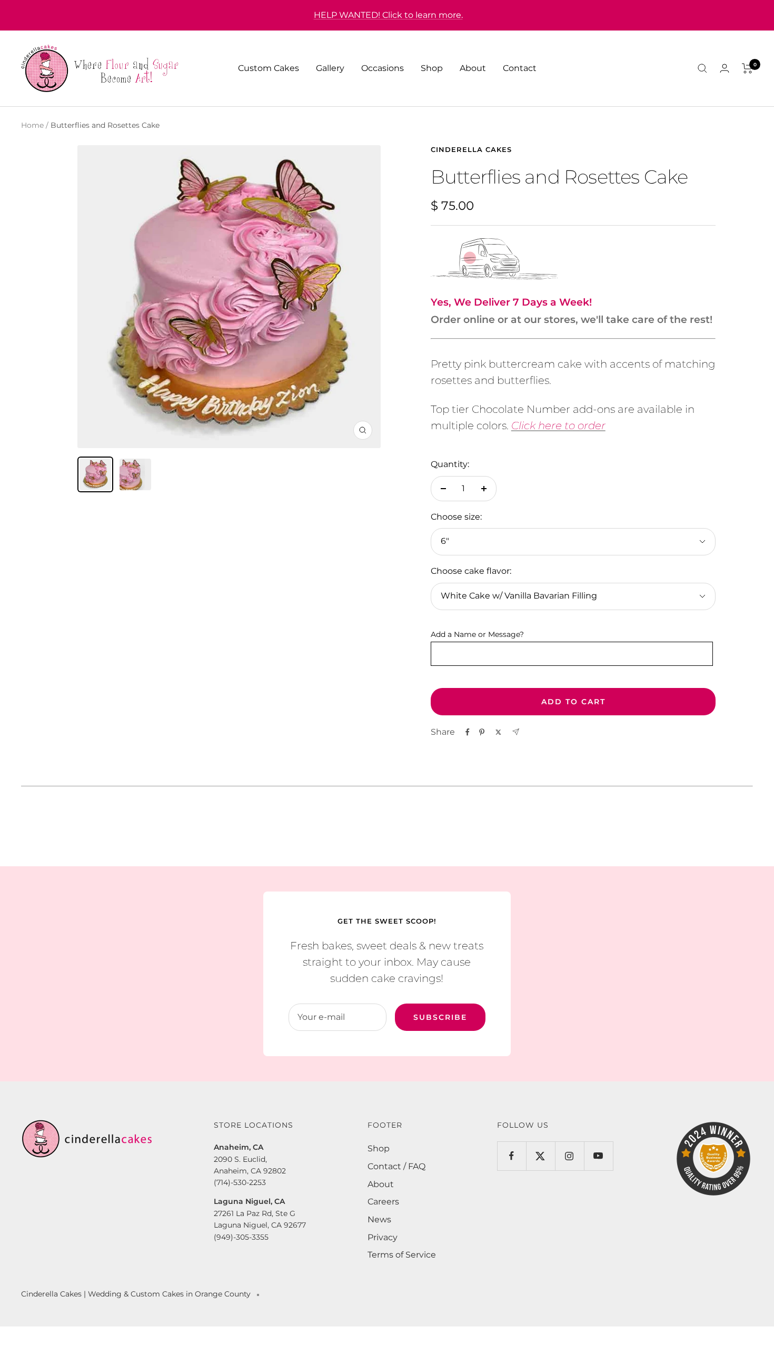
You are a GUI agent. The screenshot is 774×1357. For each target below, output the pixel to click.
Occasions (382, 68)
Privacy (383, 1237)
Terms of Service (402, 1255)
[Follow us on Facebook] (511, 1155)
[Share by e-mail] (515, 731)
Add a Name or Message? (477, 634)
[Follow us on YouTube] (598, 1155)
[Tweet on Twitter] (498, 732)
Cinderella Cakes (471, 149)
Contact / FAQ (396, 1166)
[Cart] (747, 68)
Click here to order (558, 425)
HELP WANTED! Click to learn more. (388, 15)
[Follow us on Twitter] (540, 1155)
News (379, 1219)
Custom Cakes (268, 68)
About (473, 68)
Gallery (330, 68)
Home (32, 125)
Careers (383, 1202)
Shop (432, 68)
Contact (520, 68)
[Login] (724, 68)
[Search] (702, 68)
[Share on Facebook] (467, 732)
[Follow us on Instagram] (569, 1155)
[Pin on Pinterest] (481, 732)
